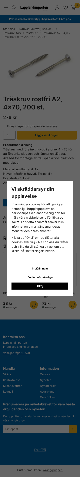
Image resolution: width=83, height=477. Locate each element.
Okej (40, 286)
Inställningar (40, 268)
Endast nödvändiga (40, 277)
